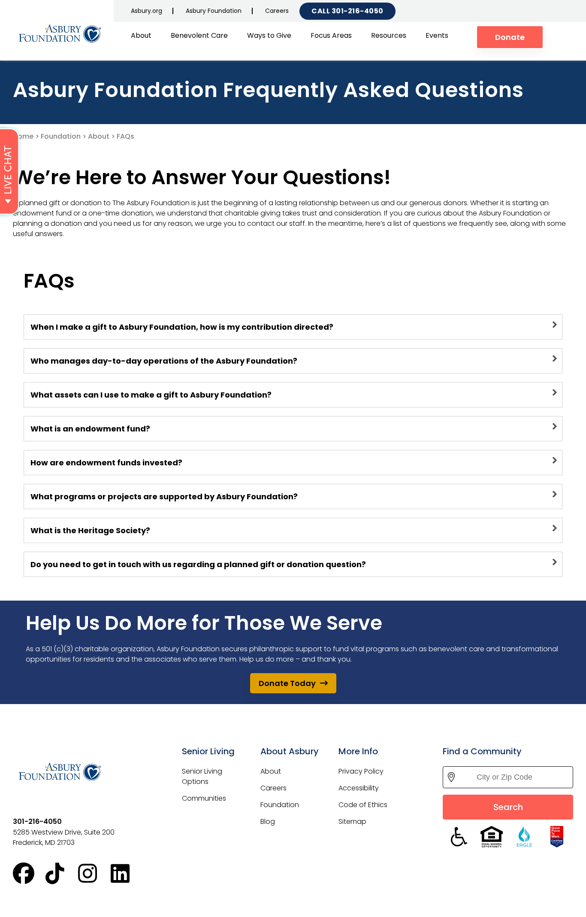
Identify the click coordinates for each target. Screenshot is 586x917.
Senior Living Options (202, 776)
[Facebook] (29, 873)
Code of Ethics (362, 805)
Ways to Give (269, 35)
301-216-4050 (358, 11)
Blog (267, 821)
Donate (510, 37)
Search (508, 807)
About (141, 35)
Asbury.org (146, 10)
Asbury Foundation (214, 10)
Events (437, 35)
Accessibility (358, 788)
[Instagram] (94, 873)
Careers (277, 10)
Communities (204, 798)
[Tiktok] (61, 873)
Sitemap (352, 821)
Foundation (61, 136)
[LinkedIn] (127, 873)
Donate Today (287, 683)
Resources (388, 35)
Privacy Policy (361, 771)
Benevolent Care (199, 35)
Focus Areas (331, 35)
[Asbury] (60, 33)
